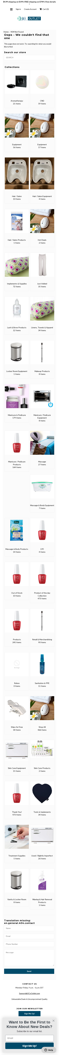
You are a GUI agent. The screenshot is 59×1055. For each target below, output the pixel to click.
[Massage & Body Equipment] (42, 488)
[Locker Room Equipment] (17, 354)
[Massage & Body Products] (17, 532)
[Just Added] (42, 267)
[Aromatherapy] (17, 84)
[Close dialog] (53, 1021)
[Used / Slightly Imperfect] (42, 837)
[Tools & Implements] (42, 795)
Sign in (18, 9)
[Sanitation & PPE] (42, 666)
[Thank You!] (17, 795)
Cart (45, 9)
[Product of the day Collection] (42, 576)
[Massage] (42, 445)
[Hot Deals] (42, 223)
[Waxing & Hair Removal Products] (42, 882)
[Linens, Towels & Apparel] (42, 310)
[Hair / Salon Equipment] (42, 175)
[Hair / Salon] (17, 175)
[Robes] (17, 666)
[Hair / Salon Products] (17, 223)
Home (6, 32)
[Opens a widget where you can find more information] (48, 1050)
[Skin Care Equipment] (17, 752)
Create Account (30, 9)
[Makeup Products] (42, 354)
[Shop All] (42, 710)
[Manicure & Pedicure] (17, 398)
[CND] (42, 84)
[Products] (17, 622)
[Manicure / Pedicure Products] (17, 445)
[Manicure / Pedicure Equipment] (42, 398)
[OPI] (42, 532)
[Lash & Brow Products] (17, 310)
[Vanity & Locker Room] (17, 882)
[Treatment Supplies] (17, 839)
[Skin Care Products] (42, 751)
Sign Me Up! (29, 1014)
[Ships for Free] (17, 710)
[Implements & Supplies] (17, 267)
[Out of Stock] (17, 576)
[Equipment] (17, 127)
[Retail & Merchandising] (42, 622)
